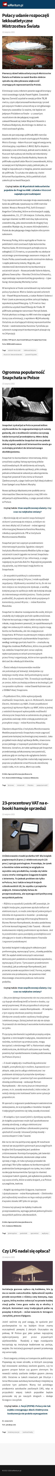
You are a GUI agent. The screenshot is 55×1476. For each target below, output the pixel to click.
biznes (11, 785)
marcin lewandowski (13, 354)
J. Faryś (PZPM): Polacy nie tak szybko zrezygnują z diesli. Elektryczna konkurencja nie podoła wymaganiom (29, 1409)
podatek (23, 1233)
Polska (30, 785)
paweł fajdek (31, 354)
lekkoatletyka (30, 350)
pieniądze (12, 1233)
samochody (28, 1432)
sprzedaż (35, 1233)
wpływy (45, 1233)
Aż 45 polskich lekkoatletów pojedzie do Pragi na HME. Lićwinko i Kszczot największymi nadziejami (27, 190)
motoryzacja (13, 1432)
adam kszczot (14, 350)
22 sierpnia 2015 (8, 32)
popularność (42, 785)
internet (20, 785)
